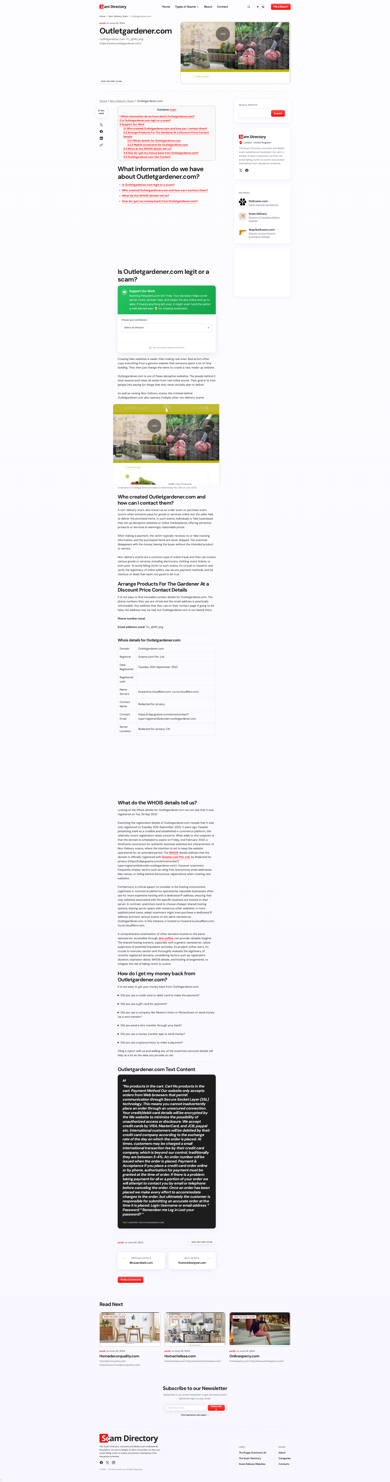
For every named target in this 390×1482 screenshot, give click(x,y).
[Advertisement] (167, 237)
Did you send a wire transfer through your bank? (151, 1025)
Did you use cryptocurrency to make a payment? (152, 1042)
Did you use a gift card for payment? (144, 1004)
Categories (285, 1458)
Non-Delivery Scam (118, 16)
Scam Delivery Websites (252, 1464)
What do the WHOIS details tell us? (147, 148)
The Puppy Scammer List (252, 1452)
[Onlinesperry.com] (260, 1329)
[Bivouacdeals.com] (141, 1260)
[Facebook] (247, 170)
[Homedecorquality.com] (130, 1329)
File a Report (281, 6)
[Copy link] (101, 145)
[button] (249, 6)
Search (278, 113)
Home (102, 16)
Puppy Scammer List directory (264, 204)
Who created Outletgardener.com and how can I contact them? (165, 128)
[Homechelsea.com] (195, 1329)
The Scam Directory (250, 1458)
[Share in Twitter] (101, 124)
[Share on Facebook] (101, 131)
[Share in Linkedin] (101, 138)
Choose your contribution (134, 319)
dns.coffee (166, 938)
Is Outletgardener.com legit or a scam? (145, 120)
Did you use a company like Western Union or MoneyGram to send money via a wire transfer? (166, 1015)
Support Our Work (132, 124)
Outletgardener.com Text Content (147, 157)
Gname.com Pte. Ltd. (176, 857)
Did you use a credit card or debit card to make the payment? (160, 995)
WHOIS (173, 853)
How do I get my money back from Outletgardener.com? (160, 153)
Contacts (284, 1464)
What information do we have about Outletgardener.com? (157, 116)
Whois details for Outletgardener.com (154, 140)
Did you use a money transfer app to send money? (153, 1034)
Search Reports (248, 105)
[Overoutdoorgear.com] (192, 1260)
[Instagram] (113, 1462)
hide (172, 109)
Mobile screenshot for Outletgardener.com (157, 144)
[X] (241, 170)
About (282, 1452)
